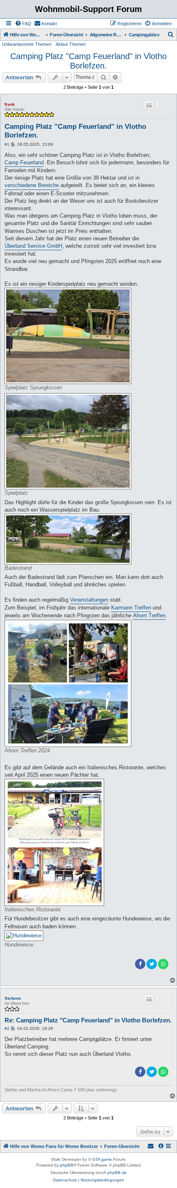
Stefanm (13, 998)
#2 (7, 1028)
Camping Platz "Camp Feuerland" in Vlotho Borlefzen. (88, 61)
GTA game (102, 1159)
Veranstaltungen (89, 600)
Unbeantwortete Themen (26, 44)
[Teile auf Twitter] (152, 964)
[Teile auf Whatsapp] (163, 964)
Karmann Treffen (131, 608)
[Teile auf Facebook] (140, 964)
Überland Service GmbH (33, 246)
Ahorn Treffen (149, 615)
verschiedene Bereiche (32, 185)
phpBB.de (117, 1172)
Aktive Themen (71, 44)
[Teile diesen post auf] (157, 105)
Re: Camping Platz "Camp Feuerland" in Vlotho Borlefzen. (88, 1020)
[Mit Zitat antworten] (149, 105)
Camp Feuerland (24, 162)
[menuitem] (23, 23)
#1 (7, 144)
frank (10, 104)
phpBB (66, 1165)
